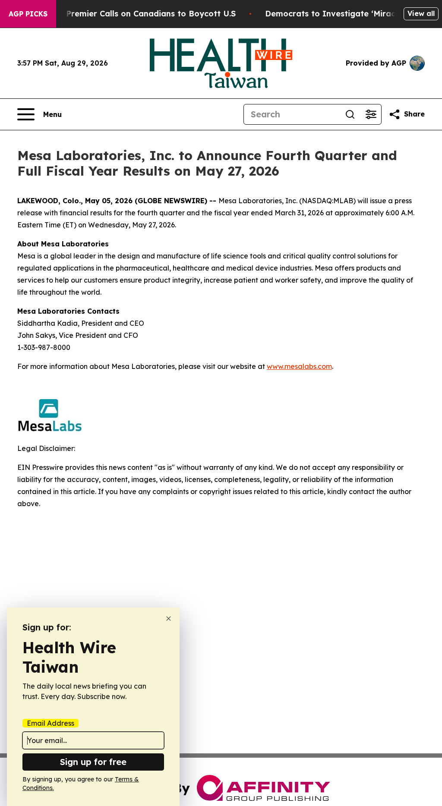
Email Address (50, 723)
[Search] (350, 114)
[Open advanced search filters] (370, 114)
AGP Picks (28, 13)
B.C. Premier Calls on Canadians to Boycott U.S (142, 14)
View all (421, 13)
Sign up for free (93, 761)
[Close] (168, 618)
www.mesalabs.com (299, 366)
